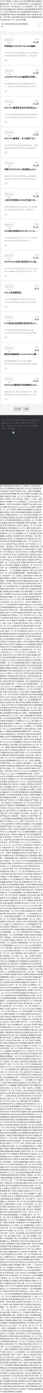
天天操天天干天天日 (29, 808)
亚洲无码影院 (37, 1112)
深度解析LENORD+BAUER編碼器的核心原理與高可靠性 (20, 46)
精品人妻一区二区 (27, 1164)
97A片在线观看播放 (30, 861)
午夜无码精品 (30, 1138)
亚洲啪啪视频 (36, 1368)
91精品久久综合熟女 (8, 642)
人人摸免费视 (10, 972)
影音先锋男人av (19, 1270)
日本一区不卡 (25, 1064)
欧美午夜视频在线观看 (24, 1043)
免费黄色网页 (22, 1085)
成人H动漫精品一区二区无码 (29, 1357)
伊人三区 (18, 1072)
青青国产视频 (35, 1038)
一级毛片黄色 (10, 1302)
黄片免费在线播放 (30, 655)
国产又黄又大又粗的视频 (31, 766)
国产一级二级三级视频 (27, 1236)
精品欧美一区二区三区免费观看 (12, 1220)
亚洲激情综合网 (28, 1294)
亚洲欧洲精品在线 (13, 657)
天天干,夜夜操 (27, 900)
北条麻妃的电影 (11, 995)
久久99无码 (37, 605)
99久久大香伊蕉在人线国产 (29, 845)
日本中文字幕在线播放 (13, 647)
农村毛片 (20, 866)
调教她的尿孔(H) (6, 1339)
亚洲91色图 (4, 1360)
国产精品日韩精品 (7, 1043)
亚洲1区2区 (7, 655)
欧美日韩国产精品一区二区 (20, 752)
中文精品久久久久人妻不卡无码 (17, 821)
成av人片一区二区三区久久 (17, 652)
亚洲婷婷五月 (18, 536)
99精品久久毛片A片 (14, 552)
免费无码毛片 (10, 1257)
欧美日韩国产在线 (23, 665)
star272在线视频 (6, 776)
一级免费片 (29, 1267)
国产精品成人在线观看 (9, 816)
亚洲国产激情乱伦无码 (12, 900)
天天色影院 (12, 750)
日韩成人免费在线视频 (31, 795)
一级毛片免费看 (30, 602)
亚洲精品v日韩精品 (10, 1281)
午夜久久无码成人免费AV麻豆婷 (27, 1339)
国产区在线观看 (12, 1186)
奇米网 (21, 1159)
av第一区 (35, 1143)
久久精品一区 (20, 1204)
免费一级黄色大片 (13, 1312)
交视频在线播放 (11, 1320)
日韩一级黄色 (18, 1138)
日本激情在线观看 (14, 795)
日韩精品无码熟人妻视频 (10, 1265)
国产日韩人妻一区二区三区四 (25, 1283)
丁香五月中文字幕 (29, 718)
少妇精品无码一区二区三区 (22, 803)
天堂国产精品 (37, 1025)
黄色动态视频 (30, 523)
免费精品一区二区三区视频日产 (24, 1194)
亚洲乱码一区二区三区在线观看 (20, 779)
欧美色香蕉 (14, 1170)
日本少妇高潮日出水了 (29, 1157)
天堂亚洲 (38, 890)
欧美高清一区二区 (17, 1341)
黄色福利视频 (14, 1299)
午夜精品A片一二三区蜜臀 (21, 1080)
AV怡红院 (4, 1299)
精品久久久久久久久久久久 (22, 906)
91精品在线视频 (33, 1389)
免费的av (3, 829)
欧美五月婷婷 (13, 1030)
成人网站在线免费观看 (31, 618)
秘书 (34, 929)
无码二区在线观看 (20, 1238)
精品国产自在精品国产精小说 (21, 634)
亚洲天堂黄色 (28, 819)
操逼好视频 (4, 911)
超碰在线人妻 (12, 702)
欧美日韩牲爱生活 (24, 937)
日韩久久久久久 (16, 977)
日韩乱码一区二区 (7, 1090)
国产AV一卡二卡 (26, 988)
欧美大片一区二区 (18, 515)
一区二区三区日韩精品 (22, 1056)
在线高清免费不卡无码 (19, 729)
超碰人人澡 (21, 826)
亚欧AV (27, 1376)
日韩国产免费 (8, 1149)
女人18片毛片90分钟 (29, 1347)
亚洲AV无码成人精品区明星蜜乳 (25, 1386)
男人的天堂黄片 (30, 1083)
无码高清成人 (10, 1273)
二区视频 (36, 1088)
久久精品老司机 (16, 626)
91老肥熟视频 (21, 1127)
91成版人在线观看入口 (19, 620)
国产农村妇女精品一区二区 (30, 1186)
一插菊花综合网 (14, 1209)
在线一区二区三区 (7, 1072)
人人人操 (36, 1109)
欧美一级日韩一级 (7, 499)
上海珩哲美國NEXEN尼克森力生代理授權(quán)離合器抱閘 (21, 200)
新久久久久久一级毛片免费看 (28, 760)
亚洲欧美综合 (33, 1365)
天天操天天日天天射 (34, 1262)
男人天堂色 (12, 784)
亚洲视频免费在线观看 (19, 1130)
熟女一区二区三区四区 (29, 1006)
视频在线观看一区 (24, 919)
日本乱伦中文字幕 (29, 742)
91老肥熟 (8, 1365)
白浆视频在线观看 (30, 518)
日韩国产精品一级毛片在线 (23, 739)
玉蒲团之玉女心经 (12, 1046)
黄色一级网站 (25, 1217)
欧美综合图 (27, 557)
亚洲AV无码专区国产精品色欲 (15, 1291)
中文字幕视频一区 (13, 898)
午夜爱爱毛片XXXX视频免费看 (27, 1223)
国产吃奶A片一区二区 (16, 615)
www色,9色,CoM (20, 776)
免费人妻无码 (27, 1209)
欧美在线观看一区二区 (19, 1199)
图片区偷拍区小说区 (30, 848)
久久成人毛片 (17, 673)
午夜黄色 (28, 1304)
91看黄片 (30, 990)
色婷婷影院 (34, 961)
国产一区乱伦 (17, 684)
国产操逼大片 (21, 676)
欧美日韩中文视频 (30, 977)
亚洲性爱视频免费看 (27, 1172)
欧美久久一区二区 (17, 871)
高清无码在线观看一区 (15, 1141)
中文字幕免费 (8, 488)
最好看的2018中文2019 (29, 1183)
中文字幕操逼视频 (22, 1014)
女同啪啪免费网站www (9, 607)
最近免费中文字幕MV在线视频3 (17, 824)
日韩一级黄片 (23, 1363)
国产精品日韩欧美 (12, 908)
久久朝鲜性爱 (22, 1101)
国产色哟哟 (33, 1130)
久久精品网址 (22, 811)
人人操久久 (27, 639)
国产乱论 (36, 869)
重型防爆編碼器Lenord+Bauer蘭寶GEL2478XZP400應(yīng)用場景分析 (21, 354)
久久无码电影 (8, 1003)
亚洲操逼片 (34, 1149)
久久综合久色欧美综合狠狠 (19, 660)
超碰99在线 (28, 1278)
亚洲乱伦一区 (5, 892)
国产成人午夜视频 (19, 1035)
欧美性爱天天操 (29, 613)
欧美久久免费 (28, 552)
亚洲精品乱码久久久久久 (21, 1246)
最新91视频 (33, 594)
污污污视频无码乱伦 (31, 1370)
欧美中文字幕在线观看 (13, 613)
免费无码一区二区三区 (31, 565)
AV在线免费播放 (12, 885)
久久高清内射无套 (12, 1001)
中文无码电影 (19, 502)
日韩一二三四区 (33, 1265)
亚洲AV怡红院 (8, 966)
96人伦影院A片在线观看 (26, 1252)
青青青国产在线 (32, 1220)
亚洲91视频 (9, 1204)
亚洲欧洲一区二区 (7, 533)
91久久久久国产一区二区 (14, 1326)
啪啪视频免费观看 (20, 731)
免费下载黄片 (37, 1217)
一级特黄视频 (10, 581)
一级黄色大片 (24, 816)
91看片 (16, 1062)
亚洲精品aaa (23, 1381)
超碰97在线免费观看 (16, 523)
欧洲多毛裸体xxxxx (29, 578)
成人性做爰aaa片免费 (24, 789)
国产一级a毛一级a (19, 1355)
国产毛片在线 (8, 1275)
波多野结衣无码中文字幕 (27, 1096)
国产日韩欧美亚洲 (29, 583)
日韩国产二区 (15, 578)
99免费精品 (31, 644)
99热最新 (30, 560)
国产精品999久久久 (12, 628)
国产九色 (22, 1212)
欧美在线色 (9, 1344)
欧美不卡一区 (34, 1199)
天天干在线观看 (16, 1286)
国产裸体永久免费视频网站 (15, 805)
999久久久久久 (19, 771)
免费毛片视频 (17, 700)
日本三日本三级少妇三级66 (11, 697)
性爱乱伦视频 (23, 800)
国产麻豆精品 (5, 486)
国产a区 (26, 1098)
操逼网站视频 (5, 1315)
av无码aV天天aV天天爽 (32, 671)
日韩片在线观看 (20, 1075)
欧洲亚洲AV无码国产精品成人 (20, 605)
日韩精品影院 (17, 671)
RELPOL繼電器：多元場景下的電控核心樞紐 (20, 138)
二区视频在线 (24, 1215)
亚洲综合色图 (10, 1017)
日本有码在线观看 (19, 993)
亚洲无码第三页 (20, 488)
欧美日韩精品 (32, 747)
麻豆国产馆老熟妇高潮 (9, 1212)
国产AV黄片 (11, 811)
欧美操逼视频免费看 (18, 990)
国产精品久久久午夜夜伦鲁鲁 (14, 560)
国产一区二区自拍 (31, 541)
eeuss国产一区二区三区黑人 (17, 985)
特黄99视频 (24, 1030)
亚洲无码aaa (15, 1114)
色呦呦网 (17, 742)
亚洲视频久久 (20, 533)
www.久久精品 (5, 673)
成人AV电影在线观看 (8, 974)
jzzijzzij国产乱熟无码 (18, 1054)
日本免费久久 (25, 1046)
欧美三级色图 (19, 1167)
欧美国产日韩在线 (13, 882)
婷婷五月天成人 (11, 554)
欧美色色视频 (26, 1331)
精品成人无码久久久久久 (30, 631)
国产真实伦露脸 (25, 702)
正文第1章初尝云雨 (31, 647)
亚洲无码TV (28, 1072)
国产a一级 (37, 813)
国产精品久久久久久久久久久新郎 (21, 507)
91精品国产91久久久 (20, 1051)
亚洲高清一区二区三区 (27, 708)
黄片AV (20, 494)
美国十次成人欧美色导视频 (31, 908)
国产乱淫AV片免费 (29, 1135)
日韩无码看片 (28, 576)
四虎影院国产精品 (7, 1120)
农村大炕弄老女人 (30, 953)
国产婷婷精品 (31, 1167)
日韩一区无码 (25, 1143)
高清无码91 (12, 708)
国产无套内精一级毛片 (13, 525)
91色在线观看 (23, 1349)
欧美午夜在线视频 (35, 694)
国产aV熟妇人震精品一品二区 (28, 1175)
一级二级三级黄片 (10, 1236)
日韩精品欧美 (34, 681)
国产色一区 (33, 1051)
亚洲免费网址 (17, 892)
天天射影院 (22, 694)
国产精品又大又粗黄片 (21, 486)
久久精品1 (22, 784)
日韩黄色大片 (18, 924)
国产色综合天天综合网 (22, 874)
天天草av (6, 1318)
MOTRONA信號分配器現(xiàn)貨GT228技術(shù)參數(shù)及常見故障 (21, 262)
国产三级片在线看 (12, 813)
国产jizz (38, 1267)
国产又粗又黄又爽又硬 (23, 1003)
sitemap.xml (11, 426)
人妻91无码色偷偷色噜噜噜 (21, 512)
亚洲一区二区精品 (20, 1019)
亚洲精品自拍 (8, 591)
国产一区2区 (20, 1077)
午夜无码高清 (15, 1112)
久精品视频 (28, 716)
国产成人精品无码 (30, 697)
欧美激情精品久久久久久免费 (18, 528)
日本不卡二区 (17, 787)
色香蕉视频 (12, 679)
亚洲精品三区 (24, 895)
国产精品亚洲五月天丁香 (20, 1249)
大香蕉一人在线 (30, 499)
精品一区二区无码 (21, 1275)
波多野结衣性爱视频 (28, 1062)
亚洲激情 (11, 1069)
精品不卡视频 (30, 663)
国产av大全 (30, 615)
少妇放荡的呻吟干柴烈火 (12, 639)
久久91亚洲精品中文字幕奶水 (20, 879)
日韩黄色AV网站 (33, 642)
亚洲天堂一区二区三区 (31, 1106)
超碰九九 (8, 924)
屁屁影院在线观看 (10, 1384)
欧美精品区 (10, 789)
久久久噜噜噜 (15, 687)
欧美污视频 (33, 1085)
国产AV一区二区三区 (24, 837)
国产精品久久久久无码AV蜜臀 (20, 1011)
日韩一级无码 (13, 829)
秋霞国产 (9, 502)
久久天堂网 (17, 1048)
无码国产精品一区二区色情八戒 (12, 763)
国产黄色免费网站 (13, 1106)
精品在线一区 (35, 1032)
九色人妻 (3, 1030)
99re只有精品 (32, 1075)
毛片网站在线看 (23, 734)
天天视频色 (23, 964)
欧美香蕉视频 (20, 969)
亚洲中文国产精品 (10, 692)
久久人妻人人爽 (26, 877)
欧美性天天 (34, 1349)
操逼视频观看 (15, 850)
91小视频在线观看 (7, 1014)
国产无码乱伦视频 (15, 1191)
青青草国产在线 (17, 1241)
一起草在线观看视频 (20, 1162)
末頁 (26, 409)
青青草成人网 (32, 784)
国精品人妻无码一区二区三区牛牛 (23, 940)
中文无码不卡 (18, 1267)
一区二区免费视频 (30, 700)
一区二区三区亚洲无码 (21, 932)
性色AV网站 (17, 557)
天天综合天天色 (13, 808)
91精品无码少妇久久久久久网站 (19, 1207)
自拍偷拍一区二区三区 (31, 1027)
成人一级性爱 (37, 972)
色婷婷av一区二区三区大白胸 (15, 1378)
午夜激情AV (9, 1032)
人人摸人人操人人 (24, 797)
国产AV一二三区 (27, 1022)
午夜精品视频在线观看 (23, 929)
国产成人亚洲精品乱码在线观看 (20, 1104)
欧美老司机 (20, 1333)
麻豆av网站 (35, 1259)
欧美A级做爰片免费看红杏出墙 (15, 903)
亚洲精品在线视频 (21, 1149)
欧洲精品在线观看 (13, 766)
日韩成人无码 (21, 921)
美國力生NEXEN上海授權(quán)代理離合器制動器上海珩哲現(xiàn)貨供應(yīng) (21, 169)
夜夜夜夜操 (29, 758)
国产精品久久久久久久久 (21, 842)
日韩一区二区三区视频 (13, 1228)
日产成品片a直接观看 (20, 710)
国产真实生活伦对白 (34, 1077)
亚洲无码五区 (5, 1035)
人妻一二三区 (13, 1180)
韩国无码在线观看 (22, 1032)
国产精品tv (32, 768)
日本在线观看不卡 (35, 948)
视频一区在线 (25, 885)
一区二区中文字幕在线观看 (20, 911)
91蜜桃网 (17, 570)
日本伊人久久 (37, 1046)
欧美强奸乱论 (30, 871)
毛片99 (40, 929)
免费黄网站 (4, 977)
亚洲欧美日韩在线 (27, 887)
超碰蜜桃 (10, 1244)
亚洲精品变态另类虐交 (27, 554)
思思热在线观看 (36, 974)
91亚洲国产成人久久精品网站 (18, 586)
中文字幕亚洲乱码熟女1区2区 (26, 1344)
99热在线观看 (16, 1318)
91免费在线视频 (24, 998)
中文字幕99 (17, 655)
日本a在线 (29, 755)
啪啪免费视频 (17, 819)
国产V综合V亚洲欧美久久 (31, 840)
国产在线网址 (33, 1101)
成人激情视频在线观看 (26, 1133)
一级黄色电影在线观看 (12, 916)
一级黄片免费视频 (33, 491)
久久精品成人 (30, 1341)
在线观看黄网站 (25, 568)
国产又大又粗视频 (10, 1154)
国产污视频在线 (6, 1283)
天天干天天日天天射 (25, 1188)
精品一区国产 (34, 774)
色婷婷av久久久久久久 (32, 1191)
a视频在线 (12, 1252)
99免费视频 (14, 1360)
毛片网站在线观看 (30, 892)
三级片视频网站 (16, 953)
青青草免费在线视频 (18, 982)
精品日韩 (15, 1373)
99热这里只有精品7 (34, 1090)
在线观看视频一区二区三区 (28, 943)
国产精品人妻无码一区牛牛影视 (22, 544)
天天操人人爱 (20, 1090)
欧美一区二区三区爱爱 (22, 496)
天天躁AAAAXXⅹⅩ (19, 863)
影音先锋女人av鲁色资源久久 (25, 549)
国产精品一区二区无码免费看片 (18, 869)
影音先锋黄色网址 (30, 684)
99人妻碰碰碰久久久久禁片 (15, 1328)
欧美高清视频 (15, 531)
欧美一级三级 (25, 1373)
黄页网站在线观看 (22, 1059)
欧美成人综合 (28, 1196)
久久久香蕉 (10, 866)
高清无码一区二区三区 (29, 1125)
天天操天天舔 (19, 1067)
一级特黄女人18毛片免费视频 (16, 547)
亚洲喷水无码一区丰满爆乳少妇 (15, 636)
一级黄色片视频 (16, 834)
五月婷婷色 (31, 1323)
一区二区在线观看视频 (15, 663)
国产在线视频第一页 (20, 681)
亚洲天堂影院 (33, 676)
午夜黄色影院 (23, 1154)
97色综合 (19, 499)
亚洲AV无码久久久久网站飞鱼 (16, 589)
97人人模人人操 (16, 716)
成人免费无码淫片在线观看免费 (28, 1069)
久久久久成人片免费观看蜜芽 (16, 774)
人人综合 (29, 502)
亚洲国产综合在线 (29, 504)
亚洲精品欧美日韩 (15, 1117)
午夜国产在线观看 (31, 494)
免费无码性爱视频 (24, 510)
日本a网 (6, 990)
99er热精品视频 (32, 1067)
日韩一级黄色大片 (21, 858)
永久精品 (38, 789)
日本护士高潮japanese (17, 644)
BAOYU (16, 1331)
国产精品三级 (11, 610)
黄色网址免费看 (12, 1125)
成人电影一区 (5, 1194)
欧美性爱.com (35, 1312)
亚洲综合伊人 (36, 1059)
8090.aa (37, 837)
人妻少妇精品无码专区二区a (11, 1370)
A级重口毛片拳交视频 (23, 591)
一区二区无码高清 (29, 916)
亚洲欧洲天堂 (18, 1304)
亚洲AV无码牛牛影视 (11, 887)
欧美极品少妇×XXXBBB (9, 1157)
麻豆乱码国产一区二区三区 (27, 1017)
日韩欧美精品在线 (15, 1336)
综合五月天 (9, 1167)
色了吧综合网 (5, 681)
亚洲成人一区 (26, 1289)
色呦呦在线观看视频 (18, 747)
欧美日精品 (7, 1083)
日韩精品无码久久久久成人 (11, 1027)
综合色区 (18, 518)
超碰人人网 (21, 642)
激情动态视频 (18, 1083)
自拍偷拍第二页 (6, 792)
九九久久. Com (16, 1310)
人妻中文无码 (25, 958)
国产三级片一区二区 (11, 1064)
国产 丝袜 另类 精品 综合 (31, 531)
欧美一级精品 (34, 620)
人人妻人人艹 (37, 1296)
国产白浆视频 (30, 856)
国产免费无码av (25, 745)
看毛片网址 (16, 1093)
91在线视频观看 (14, 1294)
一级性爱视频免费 (34, 713)
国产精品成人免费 (19, 713)
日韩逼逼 (36, 874)
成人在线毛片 (21, 1273)
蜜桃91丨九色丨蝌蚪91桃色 (26, 723)
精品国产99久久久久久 (17, 782)
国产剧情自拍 (37, 1228)
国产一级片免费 (29, 1310)
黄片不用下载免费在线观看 (28, 599)
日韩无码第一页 (9, 837)
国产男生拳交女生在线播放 (20, 1109)
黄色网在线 (26, 1296)
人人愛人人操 (32, 969)
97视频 (8, 515)
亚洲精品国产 (27, 898)
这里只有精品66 (30, 1241)
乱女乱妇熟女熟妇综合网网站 (18, 1259)
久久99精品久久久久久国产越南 (26, 721)
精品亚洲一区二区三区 (17, 1201)
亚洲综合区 (4, 716)
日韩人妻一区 (11, 1357)
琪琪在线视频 (32, 515)
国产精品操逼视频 (27, 1180)
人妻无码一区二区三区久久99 (11, 1278)
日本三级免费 (33, 488)
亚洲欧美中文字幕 (12, 1183)
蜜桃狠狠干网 (5, 671)
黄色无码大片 (15, 618)
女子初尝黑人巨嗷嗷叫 (12, 565)
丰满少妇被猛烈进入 (8, 734)
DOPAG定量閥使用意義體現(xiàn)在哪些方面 (20, 385)
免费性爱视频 (29, 832)
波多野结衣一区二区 (11, 1006)
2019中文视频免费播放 (14, 737)
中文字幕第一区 (26, 813)
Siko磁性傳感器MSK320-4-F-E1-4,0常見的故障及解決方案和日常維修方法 (20, 231)
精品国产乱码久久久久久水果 (29, 679)
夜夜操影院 (10, 1175)
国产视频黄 (14, 877)
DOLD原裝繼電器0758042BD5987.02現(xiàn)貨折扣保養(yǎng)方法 (21, 292)
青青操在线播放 (16, 541)
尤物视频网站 (28, 1225)
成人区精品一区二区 (29, 520)
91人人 (29, 826)
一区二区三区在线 (10, 694)
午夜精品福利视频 (20, 1365)
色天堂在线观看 (6, 1270)
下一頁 (17, 409)
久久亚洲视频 (29, 924)
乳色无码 (37, 826)
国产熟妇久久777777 (11, 1143)
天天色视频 (14, 1217)
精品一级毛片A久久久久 (28, 607)
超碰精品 (15, 988)
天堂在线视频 (36, 824)
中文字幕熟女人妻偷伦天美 (25, 966)
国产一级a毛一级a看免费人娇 (16, 1233)
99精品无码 (33, 547)
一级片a (30, 1212)
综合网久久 (36, 496)
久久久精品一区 (16, 956)
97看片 (23, 1265)
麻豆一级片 (7, 557)
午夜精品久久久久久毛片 (20, 927)
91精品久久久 (36, 1281)
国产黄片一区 (13, 958)
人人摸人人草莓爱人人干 (26, 726)
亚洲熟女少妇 (17, 668)
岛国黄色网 (19, 758)
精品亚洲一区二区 (16, 832)
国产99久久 (22, 1384)
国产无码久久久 (11, 800)
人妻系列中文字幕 (20, 948)
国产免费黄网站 (22, 961)
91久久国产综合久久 (30, 687)
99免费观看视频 (18, 573)
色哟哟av (27, 1228)
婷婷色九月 (24, 853)
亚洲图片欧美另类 (27, 829)
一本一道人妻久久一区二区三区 (17, 1307)
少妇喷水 (6, 861)
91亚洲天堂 (4, 541)
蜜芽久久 (11, 726)
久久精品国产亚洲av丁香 (22, 623)
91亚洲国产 (37, 639)
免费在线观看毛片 (28, 1114)
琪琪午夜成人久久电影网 (18, 650)
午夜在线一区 (5, 842)
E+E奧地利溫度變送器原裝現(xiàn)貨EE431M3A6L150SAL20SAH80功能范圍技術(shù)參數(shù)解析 (21, 323)
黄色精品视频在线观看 (21, 1368)
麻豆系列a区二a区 (23, 972)
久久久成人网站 (6, 951)
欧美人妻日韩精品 (17, 856)
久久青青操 (31, 533)
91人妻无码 (7, 948)
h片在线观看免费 (20, 705)
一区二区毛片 (16, 861)
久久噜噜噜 (7, 731)
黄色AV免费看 (23, 974)
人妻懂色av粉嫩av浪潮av (26, 1257)
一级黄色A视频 (31, 573)
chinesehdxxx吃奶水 (20, 594)
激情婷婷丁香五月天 (30, 570)
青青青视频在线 (24, 995)
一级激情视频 (8, 858)
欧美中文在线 (5, 1093)
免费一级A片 (5, 1080)
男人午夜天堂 (33, 1019)
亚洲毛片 (8, 496)
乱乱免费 (30, 1201)
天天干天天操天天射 (8, 1040)
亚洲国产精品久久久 (8, 826)
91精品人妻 (7, 1304)
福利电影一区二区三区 (22, 951)
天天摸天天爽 (13, 1164)
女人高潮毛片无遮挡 (8, 1188)
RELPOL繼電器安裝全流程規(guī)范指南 (20, 108)
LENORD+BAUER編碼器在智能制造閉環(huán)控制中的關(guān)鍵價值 (20, 77)
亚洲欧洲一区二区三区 (29, 1170)
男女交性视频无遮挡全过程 (27, 581)
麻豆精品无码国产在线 (31, 1093)
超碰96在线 (16, 1296)
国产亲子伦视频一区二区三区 (11, 1231)
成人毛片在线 (25, 1025)
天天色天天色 (10, 1127)
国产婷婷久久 (8, 1038)
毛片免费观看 (10, 961)
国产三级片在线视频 (11, 1025)
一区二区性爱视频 (15, 935)
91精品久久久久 (36, 1154)
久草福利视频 (5, 932)
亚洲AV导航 (12, 689)
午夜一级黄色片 (18, 1315)
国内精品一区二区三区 (32, 1336)
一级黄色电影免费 (25, 610)
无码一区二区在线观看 (32, 668)
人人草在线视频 (36, 1275)
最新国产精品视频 (21, 1038)
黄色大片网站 (32, 1328)
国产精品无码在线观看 (15, 755)
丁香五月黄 (16, 583)
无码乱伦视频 (20, 1244)
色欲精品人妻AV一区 (29, 628)
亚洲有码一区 (23, 1352)
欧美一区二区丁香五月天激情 (28, 1040)
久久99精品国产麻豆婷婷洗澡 (22, 890)
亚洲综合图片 (32, 921)
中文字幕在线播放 (28, 597)
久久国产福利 (23, 692)
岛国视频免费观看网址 (17, 1323)
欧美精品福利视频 (13, 718)
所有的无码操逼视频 (8, 494)
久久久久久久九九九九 (22, 945)
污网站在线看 (28, 935)
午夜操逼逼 (10, 676)
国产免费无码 (29, 866)
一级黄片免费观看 (10, 1349)
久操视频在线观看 (10, 1381)
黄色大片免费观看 (15, 1196)
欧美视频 (8, 1019)
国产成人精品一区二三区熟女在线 (13, 768)
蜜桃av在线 (26, 1112)
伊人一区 (13, 1352)
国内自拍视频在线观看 (32, 1117)
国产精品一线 (30, 536)
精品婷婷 (17, 504)
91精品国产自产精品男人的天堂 (28, 539)
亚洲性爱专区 (27, 882)
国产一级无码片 (34, 731)
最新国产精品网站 (10, 1363)
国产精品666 (20, 1262)
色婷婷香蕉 (4, 1114)
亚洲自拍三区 (8, 1376)
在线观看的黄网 (21, 1120)
